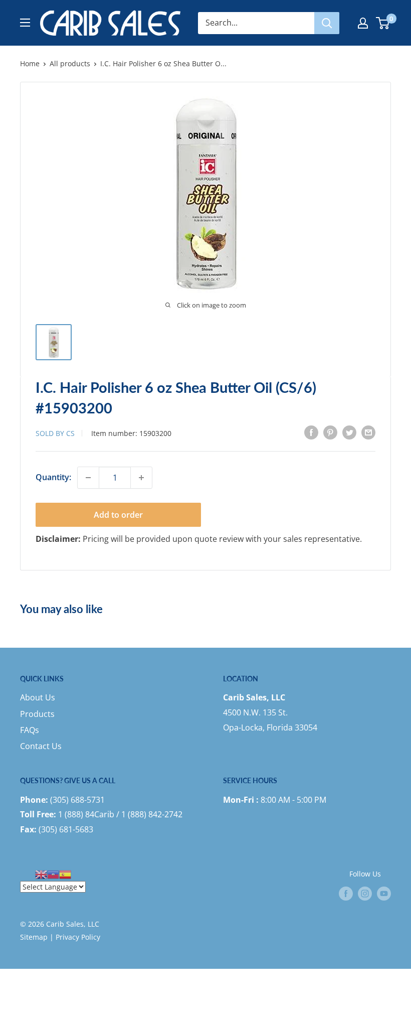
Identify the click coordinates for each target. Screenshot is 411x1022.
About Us (37, 697)
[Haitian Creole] (53, 874)
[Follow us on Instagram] (365, 894)
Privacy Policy (78, 937)
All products (70, 63)
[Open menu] (25, 23)
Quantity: (53, 477)
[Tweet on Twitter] (349, 432)
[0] (383, 23)
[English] (41, 874)
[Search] (326, 23)
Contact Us (41, 746)
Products (37, 713)
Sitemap (34, 937)
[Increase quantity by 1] (141, 477)
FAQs (29, 730)
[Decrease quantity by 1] (88, 477)
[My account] (363, 23)
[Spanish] (65, 874)
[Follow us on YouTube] (384, 894)
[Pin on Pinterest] (330, 432)
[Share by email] (368, 432)
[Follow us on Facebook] (346, 894)
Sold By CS (55, 433)
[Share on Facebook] (311, 432)
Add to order (118, 514)
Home (30, 63)
